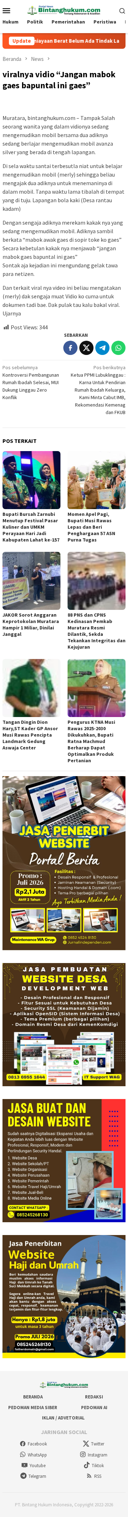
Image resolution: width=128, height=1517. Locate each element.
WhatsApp (37, 1455)
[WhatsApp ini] (118, 348)
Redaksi (94, 1397)
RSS (97, 1476)
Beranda (33, 1397)
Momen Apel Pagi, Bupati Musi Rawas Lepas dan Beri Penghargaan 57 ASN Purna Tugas (91, 527)
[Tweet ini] (86, 348)
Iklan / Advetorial (63, 1418)
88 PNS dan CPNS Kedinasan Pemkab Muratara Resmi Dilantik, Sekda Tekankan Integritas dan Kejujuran (97, 631)
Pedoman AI (94, 1407)
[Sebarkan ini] (70, 348)
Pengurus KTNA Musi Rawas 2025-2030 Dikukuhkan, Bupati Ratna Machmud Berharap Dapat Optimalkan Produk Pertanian (91, 741)
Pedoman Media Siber (32, 1407)
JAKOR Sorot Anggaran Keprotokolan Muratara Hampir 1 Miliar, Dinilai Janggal (30, 624)
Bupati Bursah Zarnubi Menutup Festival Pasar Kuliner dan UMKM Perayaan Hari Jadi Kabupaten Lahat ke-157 (30, 527)
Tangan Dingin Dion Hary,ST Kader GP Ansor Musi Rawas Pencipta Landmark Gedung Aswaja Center (30, 735)
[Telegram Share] (102, 348)
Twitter (97, 1444)
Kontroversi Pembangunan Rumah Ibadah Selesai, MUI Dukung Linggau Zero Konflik (30, 382)
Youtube (38, 1466)
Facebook (37, 1444)
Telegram (37, 1476)
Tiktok (98, 1466)
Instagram (97, 1455)
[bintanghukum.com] (64, 9)
